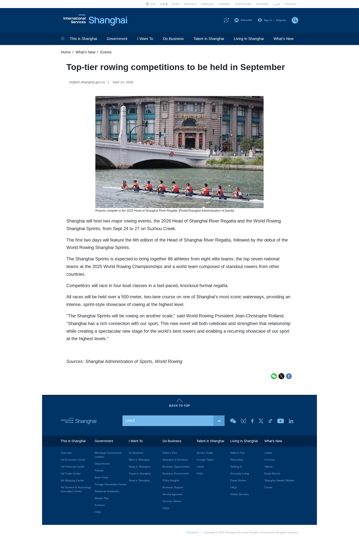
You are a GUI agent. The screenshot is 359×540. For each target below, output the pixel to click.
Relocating (236, 459)
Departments (102, 463)
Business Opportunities (176, 466)
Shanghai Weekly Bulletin (279, 480)
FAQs (98, 511)
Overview (66, 452)
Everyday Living (239, 473)
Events (106, 52)
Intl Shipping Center (72, 480)
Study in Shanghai (139, 466)
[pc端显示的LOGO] (95, 20)
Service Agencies (172, 494)
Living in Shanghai (249, 39)
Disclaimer (192, 532)
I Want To (145, 39)
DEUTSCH (190, 4)
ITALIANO (290, 4)
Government (117, 39)
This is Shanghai (83, 39)
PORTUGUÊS (243, 4)
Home (66, 52)
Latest (200, 466)
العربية (276, 4)
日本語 (164, 4)
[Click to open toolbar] (226, 19)
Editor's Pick (169, 452)
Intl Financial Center (73, 466)
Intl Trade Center (71, 473)
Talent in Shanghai (209, 39)
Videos (268, 466)
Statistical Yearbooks (107, 491)
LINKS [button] (130, 421)
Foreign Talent (205, 459)
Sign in (268, 20)
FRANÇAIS (207, 4)
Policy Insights (170, 480)
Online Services (239, 494)
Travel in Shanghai (140, 473)
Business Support (172, 487)
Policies (99, 470)
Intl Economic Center (73, 459)
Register (281, 20)
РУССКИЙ (262, 4)
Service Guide (205, 452)
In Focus (269, 459)
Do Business (173, 39)
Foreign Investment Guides (111, 484)
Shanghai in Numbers (175, 459)
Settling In (236, 466)
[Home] (63, 38)
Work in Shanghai (139, 459)
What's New (283, 39)
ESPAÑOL (225, 4)
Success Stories (171, 501)
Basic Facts (101, 477)
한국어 (176, 4)
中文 (152, 4)
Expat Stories (238, 480)
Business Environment (175, 473)
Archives (100, 505)
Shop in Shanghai (139, 480)
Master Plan (102, 498)
